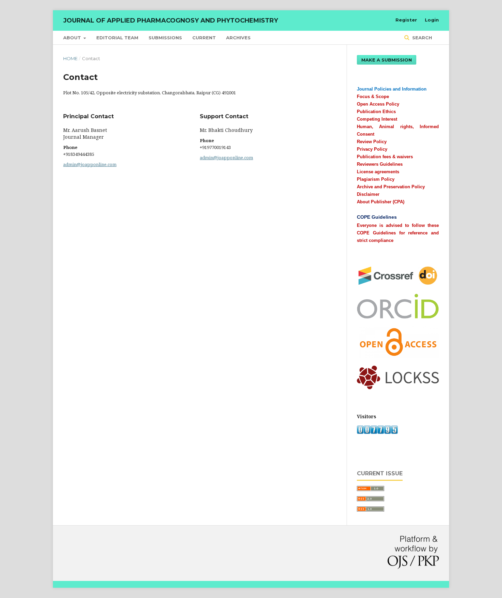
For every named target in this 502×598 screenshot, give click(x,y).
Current (204, 37)
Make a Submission (386, 60)
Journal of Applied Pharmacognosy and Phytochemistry (170, 20)
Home (70, 58)
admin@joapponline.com (89, 164)
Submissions (165, 37)
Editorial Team (117, 37)
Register (406, 20)
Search (421, 37)
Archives (238, 37)
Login (432, 20)
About (72, 37)
